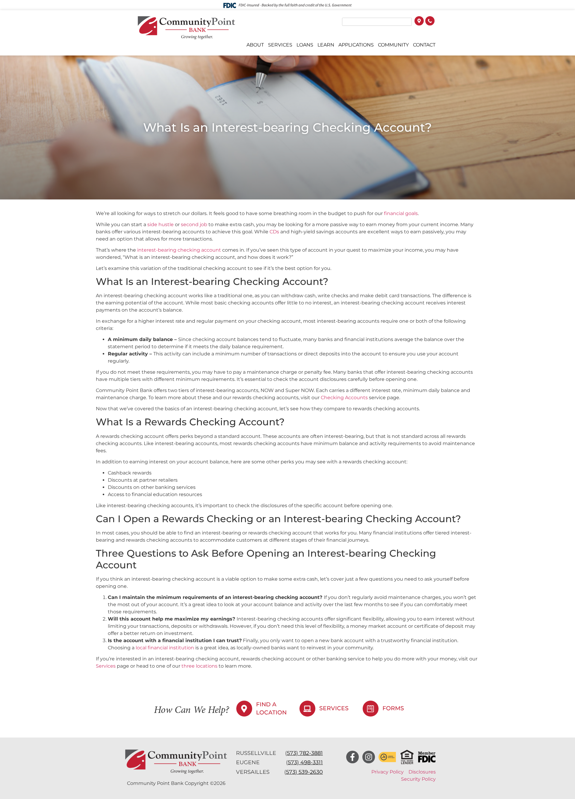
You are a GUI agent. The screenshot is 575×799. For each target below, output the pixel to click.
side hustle (160, 224)
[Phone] (430, 21)
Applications (356, 45)
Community (393, 45)
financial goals (401, 213)
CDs (274, 232)
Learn (325, 45)
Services (280, 45)
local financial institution (164, 648)
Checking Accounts (344, 397)
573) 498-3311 (305, 762)
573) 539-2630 (304, 772)
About (255, 45)
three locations (198, 666)
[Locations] (419, 21)
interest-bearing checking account (178, 250)
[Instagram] (368, 757)
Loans (304, 45)
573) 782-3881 (305, 753)
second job (194, 224)
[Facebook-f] (352, 757)
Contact (424, 45)
